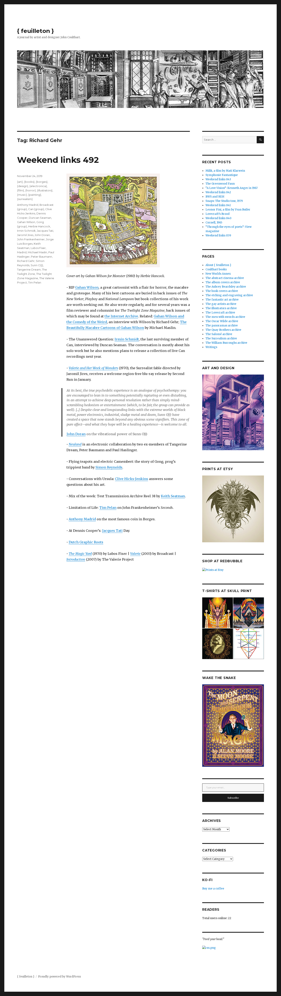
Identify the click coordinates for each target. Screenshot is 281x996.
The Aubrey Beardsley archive (226, 286)
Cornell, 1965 (214, 222)
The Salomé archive (219, 334)
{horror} (30, 190)
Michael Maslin (37, 252)
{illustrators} (44, 190)
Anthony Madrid (82, 519)
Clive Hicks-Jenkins (131, 479)
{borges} (42, 181)
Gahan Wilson (87, 287)
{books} (29, 181)
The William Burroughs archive (226, 343)
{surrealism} (25, 199)
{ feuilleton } (35, 30)
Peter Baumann (41, 256)
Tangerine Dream (29, 269)
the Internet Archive (121, 316)
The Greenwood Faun (220, 183)
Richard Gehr (26, 261)
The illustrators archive (221, 308)
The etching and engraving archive (229, 295)
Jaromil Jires (25, 235)
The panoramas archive (222, 325)
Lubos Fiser (38, 248)
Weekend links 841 (218, 205)
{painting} (34, 194)
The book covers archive (222, 291)
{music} (22, 194)
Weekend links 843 (218, 179)
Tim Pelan (107, 508)
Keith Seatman (173, 496)
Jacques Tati (112, 531)
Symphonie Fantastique (222, 175)
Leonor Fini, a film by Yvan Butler (228, 209)
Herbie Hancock (39, 226)
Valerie (135, 554)
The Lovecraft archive (220, 312)
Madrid (22, 252)
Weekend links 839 (218, 235)
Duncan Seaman (40, 217)
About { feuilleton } (218, 265)
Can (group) (36, 209)
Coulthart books (216, 269)
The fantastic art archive (222, 299)
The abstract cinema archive (225, 278)
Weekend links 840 (218, 218)
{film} (20, 190)
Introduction (75, 559)
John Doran (76, 434)
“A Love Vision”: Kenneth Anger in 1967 (232, 188)
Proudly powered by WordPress (59, 976)
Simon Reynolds (108, 467)
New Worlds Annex (218, 273)
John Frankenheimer (31, 239)
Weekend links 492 (58, 160)
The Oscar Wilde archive (222, 321)
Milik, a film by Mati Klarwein (225, 170)
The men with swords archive (225, 317)
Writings (211, 347)
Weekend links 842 (218, 192)
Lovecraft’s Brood (218, 214)
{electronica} (38, 186)
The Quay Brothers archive (223, 330)
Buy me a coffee (213, 888)
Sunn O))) (37, 265)
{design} (22, 186)
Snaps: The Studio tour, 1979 (224, 201)
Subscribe (233, 797)
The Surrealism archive (221, 338)
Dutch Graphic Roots (86, 542)
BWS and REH (215, 196)
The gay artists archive (221, 304)
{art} (20, 181)
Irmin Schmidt (127, 339)
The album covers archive (223, 282)
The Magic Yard (80, 554)
